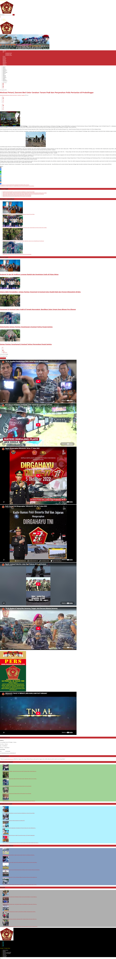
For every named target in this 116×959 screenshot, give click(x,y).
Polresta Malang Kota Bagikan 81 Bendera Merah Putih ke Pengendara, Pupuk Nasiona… (20, 896)
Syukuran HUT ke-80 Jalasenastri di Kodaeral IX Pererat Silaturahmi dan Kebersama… (19, 827)
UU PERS (4, 956)
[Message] (58, 175)
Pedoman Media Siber (7, 952)
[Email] (58, 177)
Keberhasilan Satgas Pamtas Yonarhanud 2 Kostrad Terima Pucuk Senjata (17, 195)
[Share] (58, 183)
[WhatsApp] (58, 171)
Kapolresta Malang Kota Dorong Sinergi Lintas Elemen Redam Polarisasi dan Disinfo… (19, 911)
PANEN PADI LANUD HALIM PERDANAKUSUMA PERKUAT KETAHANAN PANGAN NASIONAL (21, 869)
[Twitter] (58, 170)
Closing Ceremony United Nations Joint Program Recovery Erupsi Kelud (17, 185)
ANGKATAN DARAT (13, 95)
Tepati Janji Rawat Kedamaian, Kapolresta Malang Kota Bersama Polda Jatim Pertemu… (20, 904)
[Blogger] (58, 182)
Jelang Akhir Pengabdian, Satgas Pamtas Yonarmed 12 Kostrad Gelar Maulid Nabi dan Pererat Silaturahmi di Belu (25, 192)
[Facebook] (58, 168)
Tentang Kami (5, 950)
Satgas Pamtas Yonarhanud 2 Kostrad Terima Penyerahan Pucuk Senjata (17, 196)
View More (3, 358)
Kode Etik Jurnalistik (7, 953)
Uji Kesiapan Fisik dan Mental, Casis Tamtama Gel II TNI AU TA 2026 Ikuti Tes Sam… (19, 854)
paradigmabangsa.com (9, 759)
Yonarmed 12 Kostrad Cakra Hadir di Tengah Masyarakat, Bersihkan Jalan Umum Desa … (20, 778)
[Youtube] (3, 86)
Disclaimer (5, 955)
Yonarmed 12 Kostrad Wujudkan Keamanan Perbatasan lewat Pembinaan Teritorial (19, 800)
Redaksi (4, 951)
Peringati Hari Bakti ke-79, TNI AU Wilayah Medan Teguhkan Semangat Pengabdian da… (20, 877)
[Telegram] (58, 178)
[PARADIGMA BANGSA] (6, 13)
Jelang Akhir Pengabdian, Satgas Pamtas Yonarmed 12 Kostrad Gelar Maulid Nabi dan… (19, 771)
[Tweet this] (3, 98)
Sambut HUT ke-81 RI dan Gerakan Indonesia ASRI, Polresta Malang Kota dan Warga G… (20, 919)
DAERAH (19, 95)
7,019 (4, 351)
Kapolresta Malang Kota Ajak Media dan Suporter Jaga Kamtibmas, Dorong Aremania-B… (20, 926)
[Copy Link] (58, 167)
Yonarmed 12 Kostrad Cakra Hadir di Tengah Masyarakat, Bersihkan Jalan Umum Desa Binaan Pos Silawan (23, 193)
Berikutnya (5, 352)
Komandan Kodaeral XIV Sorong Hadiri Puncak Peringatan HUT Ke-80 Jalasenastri (19, 835)
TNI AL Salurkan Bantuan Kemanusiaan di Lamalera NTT (14, 820)
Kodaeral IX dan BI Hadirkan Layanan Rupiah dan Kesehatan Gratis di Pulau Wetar (19, 191)
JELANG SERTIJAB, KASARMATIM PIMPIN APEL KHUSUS (14, 184)
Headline (23, 95)
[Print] (58, 179)
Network (4, 954)
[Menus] (0, 16)
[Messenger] (58, 174)
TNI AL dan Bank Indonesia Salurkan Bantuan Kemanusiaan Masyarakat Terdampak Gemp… (21, 842)
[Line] (58, 173)
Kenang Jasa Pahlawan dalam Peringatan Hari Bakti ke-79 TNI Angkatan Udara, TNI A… (20, 884)
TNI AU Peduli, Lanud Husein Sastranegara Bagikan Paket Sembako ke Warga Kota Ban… (20, 862)
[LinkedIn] (58, 181)
